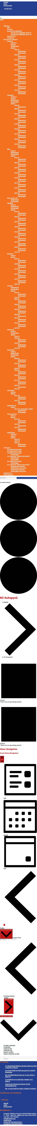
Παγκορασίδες (12, 414)
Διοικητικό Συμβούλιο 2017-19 (21, 34)
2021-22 (16, 60)
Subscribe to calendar (6, 1016)
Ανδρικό (10, 41)
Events (6, 602)
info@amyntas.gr (10, 1119)
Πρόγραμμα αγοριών (18, 470)
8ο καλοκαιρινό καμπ (14, 451)
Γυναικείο (10, 95)
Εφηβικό (10, 203)
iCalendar (7, 1047)
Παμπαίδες (11, 390)
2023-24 (17, 49)
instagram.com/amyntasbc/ (13, 1124)
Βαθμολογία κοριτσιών (18, 468)
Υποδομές (7, 448)
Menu (2, 20)
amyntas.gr (7, 1120)
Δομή (5, 4)
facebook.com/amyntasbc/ (13, 1122)
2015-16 (17, 90)
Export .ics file (8, 1052)
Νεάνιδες (10, 254)
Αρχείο (13, 48)
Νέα (8, 28)
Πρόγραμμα (22, 53)
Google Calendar (9, 1045)
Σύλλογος (7, 26)
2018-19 (17, 75)
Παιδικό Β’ (10, 329)
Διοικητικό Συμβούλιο (14, 31)
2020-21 (17, 65)
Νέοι (8, 149)
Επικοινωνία (8, 5)
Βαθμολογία (15, 46)
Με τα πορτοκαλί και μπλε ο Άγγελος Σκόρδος (20, 1089)
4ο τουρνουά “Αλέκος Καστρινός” (18, 456)
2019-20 (17, 70)
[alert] (18, 681)
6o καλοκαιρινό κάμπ (14, 461)
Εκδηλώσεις (8, 473)
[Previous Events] (20, 923)
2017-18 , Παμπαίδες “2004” (23, 409)
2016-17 (17, 85)
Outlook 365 (8, 1049)
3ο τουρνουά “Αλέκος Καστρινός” (18, 464)
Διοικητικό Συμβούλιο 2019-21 (21, 33)
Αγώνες (13, 44)
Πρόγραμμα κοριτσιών (18, 471)
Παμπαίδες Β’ (11, 405)
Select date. (17, 938)
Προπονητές (11, 36)
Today (2, 928)
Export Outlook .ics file (11, 1054)
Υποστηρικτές (8, 475)
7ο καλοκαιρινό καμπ (14, 453)
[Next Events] (4, 925)
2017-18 (17, 80)
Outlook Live (8, 1050)
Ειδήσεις (14, 43)
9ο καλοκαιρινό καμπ (14, 449)
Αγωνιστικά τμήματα (11, 39)
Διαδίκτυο (10, 38)
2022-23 (16, 54)
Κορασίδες (11, 350)
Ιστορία (10, 29)
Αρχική (6, 2)
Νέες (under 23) (12, 198)
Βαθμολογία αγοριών (18, 466)
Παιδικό (10, 286)
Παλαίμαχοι (11, 432)
